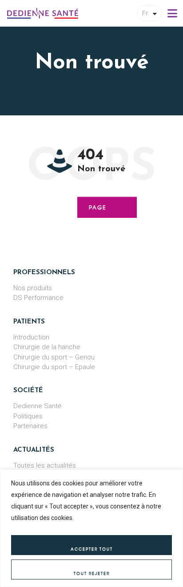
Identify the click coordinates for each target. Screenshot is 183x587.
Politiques (28, 416)
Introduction (31, 337)
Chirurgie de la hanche (46, 347)
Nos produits (32, 288)
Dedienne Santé (37, 406)
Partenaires (30, 426)
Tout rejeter (92, 573)
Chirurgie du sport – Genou (54, 357)
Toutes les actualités (44, 465)
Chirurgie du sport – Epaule (54, 367)
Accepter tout (92, 549)
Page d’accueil (107, 210)
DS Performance (38, 298)
